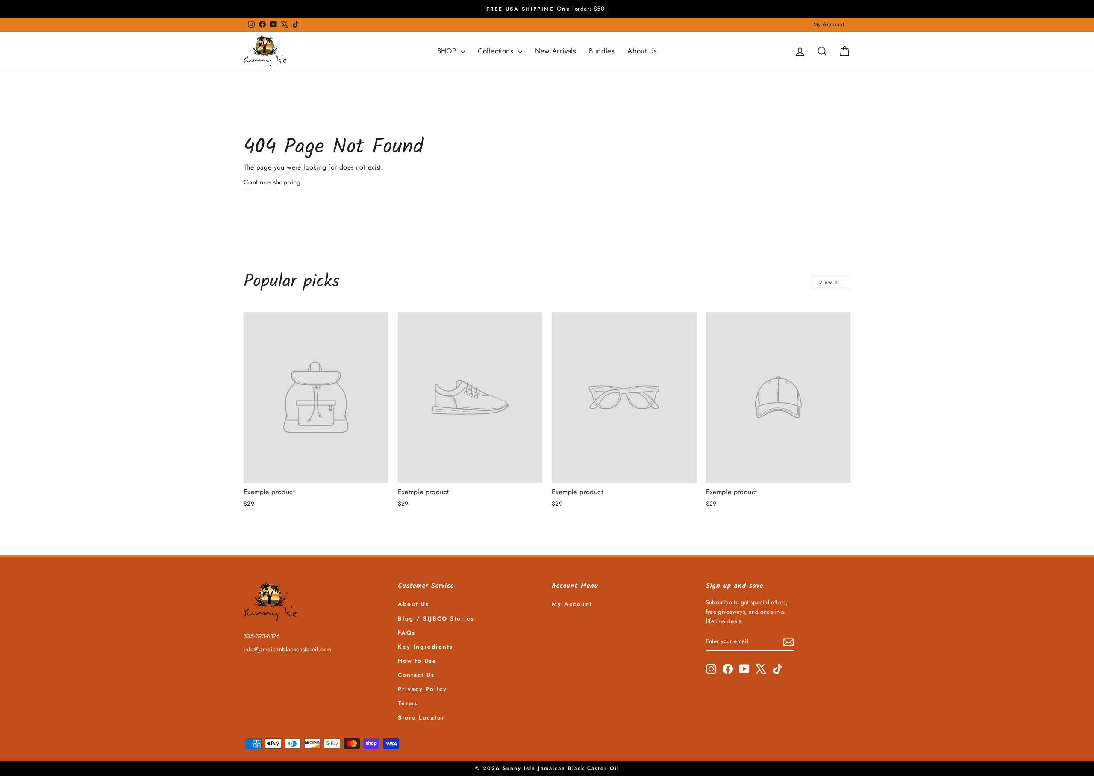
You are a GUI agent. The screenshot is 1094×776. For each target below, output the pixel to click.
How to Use (417, 660)
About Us (642, 51)
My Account (828, 24)
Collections (497, 51)
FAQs (406, 632)
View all (831, 282)
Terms (408, 703)
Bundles (602, 51)
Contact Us (416, 675)
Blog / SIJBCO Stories (436, 618)
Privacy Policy (422, 689)
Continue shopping (272, 182)
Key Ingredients (425, 646)
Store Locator (421, 717)
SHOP (448, 51)
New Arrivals (555, 51)
